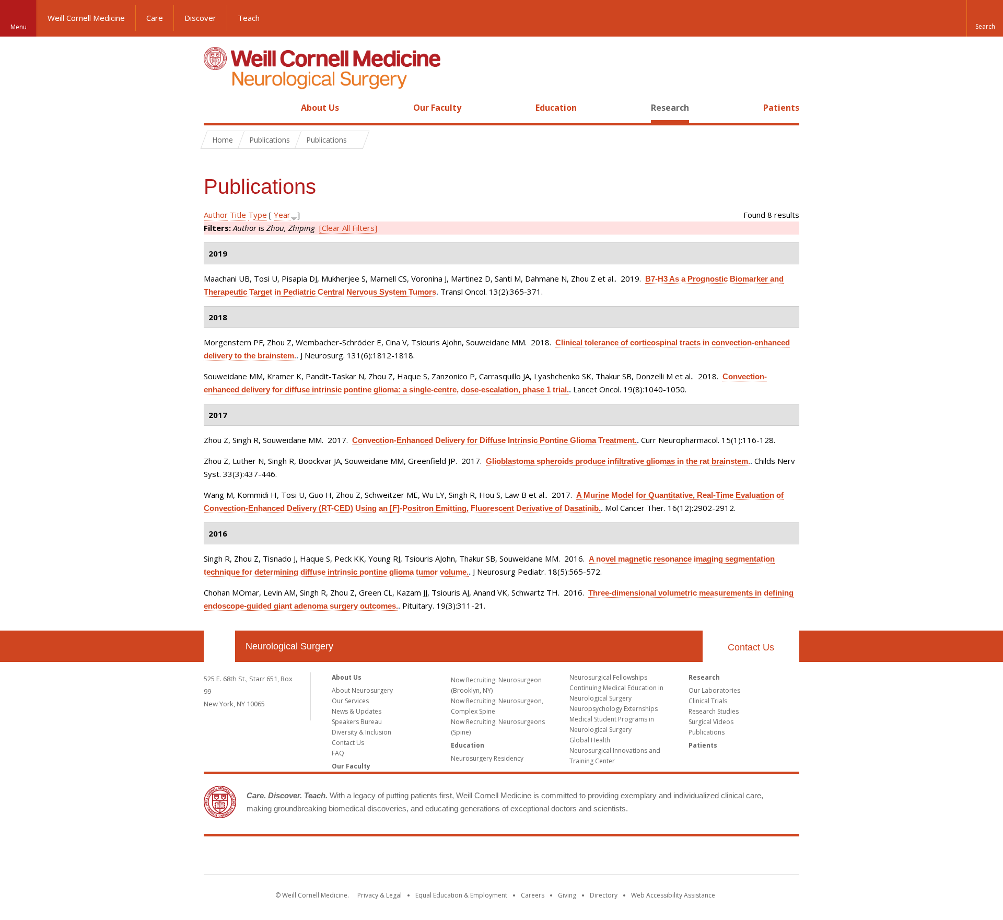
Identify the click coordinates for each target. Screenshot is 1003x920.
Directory (603, 895)
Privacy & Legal (379, 895)
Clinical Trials (708, 700)
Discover (200, 18)
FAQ (338, 753)
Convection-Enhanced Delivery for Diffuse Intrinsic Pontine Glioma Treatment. (494, 440)
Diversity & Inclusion (361, 732)
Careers (532, 895)
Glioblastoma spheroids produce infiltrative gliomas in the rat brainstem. (618, 461)
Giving (567, 895)
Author (216, 214)
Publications (707, 732)
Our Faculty (437, 107)
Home (215, 107)
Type (257, 214)
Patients (781, 107)
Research (670, 107)
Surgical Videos (711, 721)
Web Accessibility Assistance (673, 895)
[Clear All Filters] (348, 228)
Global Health (589, 740)
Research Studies (714, 711)
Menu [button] (18, 26)
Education (556, 107)
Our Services (350, 700)
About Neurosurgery (362, 690)
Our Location (219, 646)
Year (282, 214)
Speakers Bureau (357, 721)
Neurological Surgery (289, 646)
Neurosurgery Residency (487, 758)
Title (238, 214)
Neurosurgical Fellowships (608, 677)
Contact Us (751, 647)
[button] (984, 18)
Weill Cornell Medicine (86, 18)
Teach (249, 18)
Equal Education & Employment (461, 895)
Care (154, 18)
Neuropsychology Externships (613, 708)
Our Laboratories (714, 690)
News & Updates (356, 711)
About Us (320, 107)
